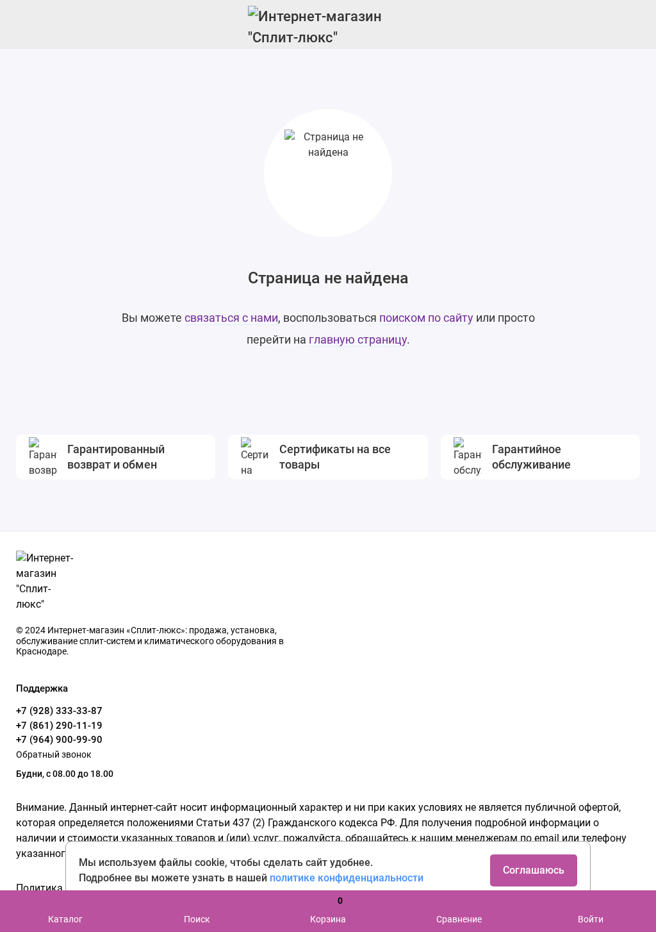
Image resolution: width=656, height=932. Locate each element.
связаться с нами (231, 317)
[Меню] (24, 24)
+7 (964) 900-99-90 (59, 739)
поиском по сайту (426, 317)
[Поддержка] (632, 24)
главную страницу (358, 339)
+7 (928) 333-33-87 (59, 711)
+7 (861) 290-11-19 (59, 725)
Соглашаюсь (533, 870)
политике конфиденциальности (346, 878)
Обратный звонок (54, 754)
